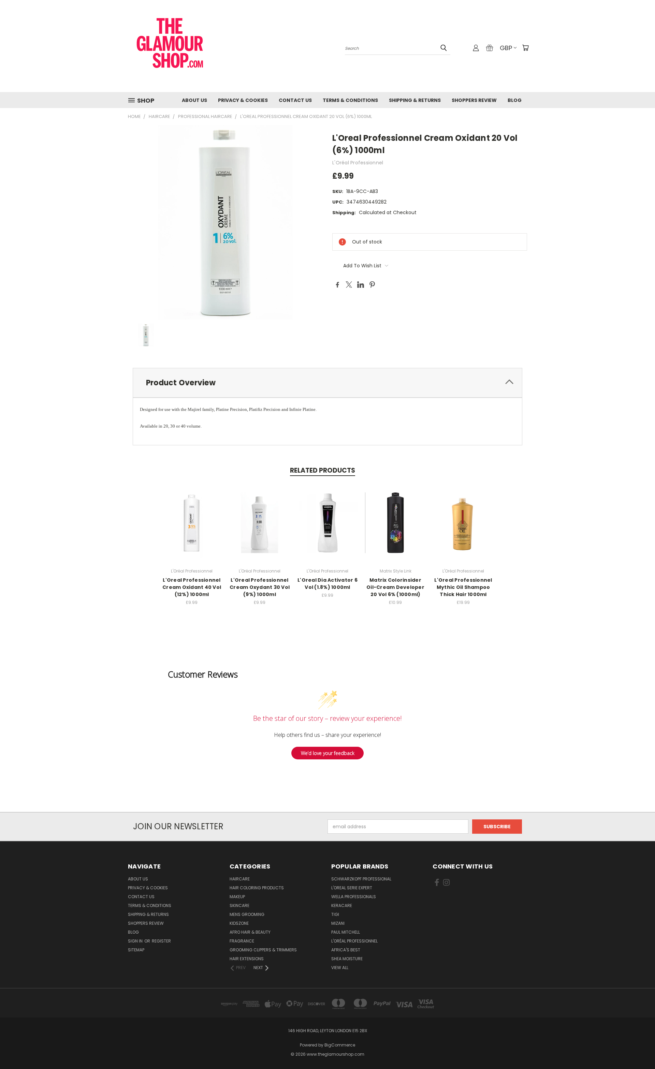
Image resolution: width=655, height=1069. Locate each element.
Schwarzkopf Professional (361, 879)
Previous (637, 1047)
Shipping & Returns (415, 100)
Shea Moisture (347, 959)
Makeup (237, 897)
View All (339, 967)
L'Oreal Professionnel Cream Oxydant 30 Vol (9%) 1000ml (260, 587)
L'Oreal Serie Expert (351, 888)
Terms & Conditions (350, 100)
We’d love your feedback (327, 753)
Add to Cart (192, 528)
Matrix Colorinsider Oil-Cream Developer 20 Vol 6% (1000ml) (395, 587)
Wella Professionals (353, 897)
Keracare (341, 905)
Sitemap (136, 950)
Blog (515, 100)
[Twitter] (349, 284)
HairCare (240, 879)
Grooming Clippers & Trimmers (263, 950)
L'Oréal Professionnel (354, 941)
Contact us (295, 100)
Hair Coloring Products (257, 888)
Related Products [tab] (322, 470)
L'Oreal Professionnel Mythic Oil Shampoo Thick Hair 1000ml (463, 587)
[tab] (327, 383)
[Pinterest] (372, 284)
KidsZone (239, 923)
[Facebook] (337, 284)
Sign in (136, 941)
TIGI (335, 914)
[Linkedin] (360, 284)
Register (161, 941)
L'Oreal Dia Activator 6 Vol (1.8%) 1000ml (327, 584)
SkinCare (239, 905)
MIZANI (338, 923)
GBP (506, 48)
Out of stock (327, 528)
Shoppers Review (474, 100)
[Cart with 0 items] (525, 47)
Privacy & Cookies (243, 100)
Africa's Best (345, 950)
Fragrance (242, 941)
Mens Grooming (247, 914)
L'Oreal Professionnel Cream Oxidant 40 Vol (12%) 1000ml (191, 587)
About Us (194, 100)
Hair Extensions (247, 959)
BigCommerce (339, 1045)
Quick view (192, 515)
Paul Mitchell (345, 932)
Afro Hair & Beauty (250, 932)
